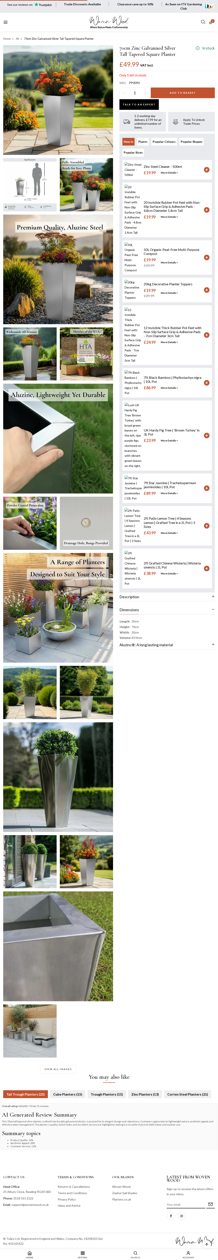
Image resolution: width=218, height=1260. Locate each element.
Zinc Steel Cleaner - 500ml (163, 166)
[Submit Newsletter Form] (210, 1204)
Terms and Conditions (72, 1193)
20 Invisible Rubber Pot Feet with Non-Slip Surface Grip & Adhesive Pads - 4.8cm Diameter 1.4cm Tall (172, 206)
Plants (143, 141)
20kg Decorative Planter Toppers (168, 284)
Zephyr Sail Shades (124, 1193)
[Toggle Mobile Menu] (5, 22)
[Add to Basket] (207, 170)
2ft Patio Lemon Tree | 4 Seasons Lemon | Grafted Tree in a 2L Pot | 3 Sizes (169, 522)
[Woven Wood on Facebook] (171, 1216)
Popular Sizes (133, 152)
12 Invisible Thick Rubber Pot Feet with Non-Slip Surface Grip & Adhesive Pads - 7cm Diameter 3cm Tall (172, 332)
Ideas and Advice (69, 1205)
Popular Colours (164, 141)
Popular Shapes (191, 141)
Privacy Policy (67, 1199)
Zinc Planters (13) (145, 1094)
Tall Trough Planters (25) (25, 1094)
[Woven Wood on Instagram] (181, 1216)
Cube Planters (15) (67, 1094)
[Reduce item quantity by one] (124, 93)
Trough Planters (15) (107, 1094)
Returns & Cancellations (74, 1186)
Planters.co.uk (121, 1199)
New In (128, 141)
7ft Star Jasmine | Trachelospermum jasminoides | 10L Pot (170, 485)
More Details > (169, 172)
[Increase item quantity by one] (145, 93)
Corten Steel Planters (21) (187, 1094)
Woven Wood (121, 1186)
